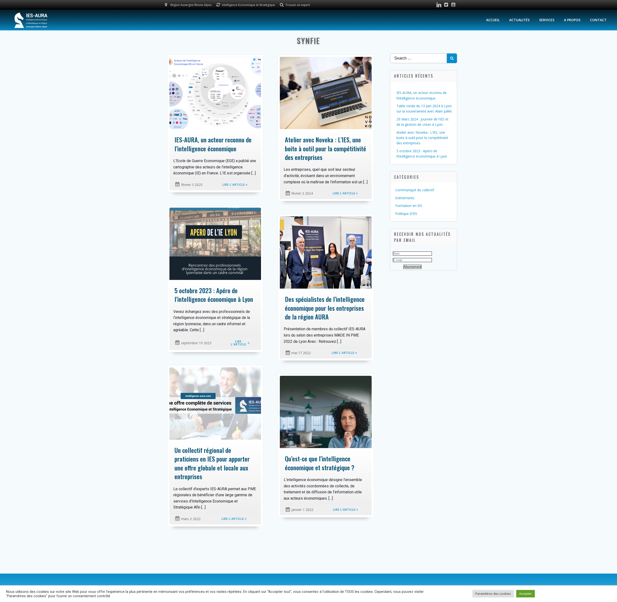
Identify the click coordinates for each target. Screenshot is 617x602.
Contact (598, 20)
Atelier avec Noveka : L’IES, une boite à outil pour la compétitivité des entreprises (422, 138)
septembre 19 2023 (196, 343)
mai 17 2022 (301, 353)
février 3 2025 (191, 184)
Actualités (519, 20)
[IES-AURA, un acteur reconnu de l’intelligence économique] (215, 92)
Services (546, 20)
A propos (572, 20)
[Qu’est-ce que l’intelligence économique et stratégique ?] (325, 411)
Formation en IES (408, 205)
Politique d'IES (406, 213)
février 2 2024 (302, 193)
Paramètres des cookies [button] (493, 593)
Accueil (493, 20)
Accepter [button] (525, 593)
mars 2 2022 (191, 518)
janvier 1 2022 (302, 509)
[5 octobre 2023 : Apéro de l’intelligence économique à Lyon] (215, 243)
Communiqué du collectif (414, 190)
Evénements (405, 198)
